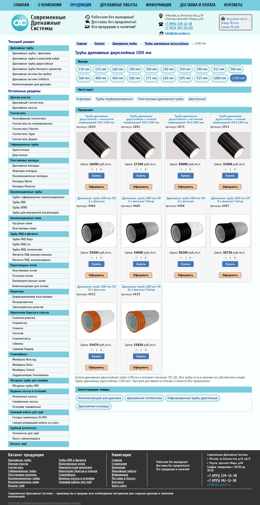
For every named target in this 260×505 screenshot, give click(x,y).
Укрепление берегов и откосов (29, 312)
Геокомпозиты (21, 338)
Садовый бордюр (23, 349)
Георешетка (19, 323)
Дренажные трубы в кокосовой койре (36, 58)
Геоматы (17, 328)
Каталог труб (18, 444)
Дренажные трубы (22, 48)
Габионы (17, 343)
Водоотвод (17, 291)
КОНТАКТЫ (233, 4)
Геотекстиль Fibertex (25, 129)
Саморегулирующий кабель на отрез (35, 423)
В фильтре (84, 99)
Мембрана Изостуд (24, 359)
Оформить (96, 186)
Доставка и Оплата (123, 478)
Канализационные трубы (26, 192)
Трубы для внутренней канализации (35, 212)
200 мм (151, 69)
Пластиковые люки (24, 228)
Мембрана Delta (22, 365)
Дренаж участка (20, 97)
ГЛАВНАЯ (21, 4)
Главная (117, 460)
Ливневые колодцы (24, 171)
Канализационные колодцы (30, 176)
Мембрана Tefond (23, 370)
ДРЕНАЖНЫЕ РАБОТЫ (118, 4)
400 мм (100, 78)
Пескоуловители (22, 302)
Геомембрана (18, 354)
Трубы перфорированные (114, 99)
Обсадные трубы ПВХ (25, 386)
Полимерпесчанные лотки (29, 281)
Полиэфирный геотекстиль (29, 118)
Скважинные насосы (25, 401)
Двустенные (20, 155)
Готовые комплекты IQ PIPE (29, 417)
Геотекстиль (18, 113)
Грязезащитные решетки (27, 307)
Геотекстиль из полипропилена (32, 123)
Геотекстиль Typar (23, 134)
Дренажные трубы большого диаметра (37, 69)
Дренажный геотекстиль (27, 102)
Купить (96, 175)
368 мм (83, 78)
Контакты (118, 482)
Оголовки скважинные (26, 407)
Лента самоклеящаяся (26, 438)
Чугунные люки (22, 223)
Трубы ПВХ (19, 202)
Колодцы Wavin (22, 181)
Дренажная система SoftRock (30, 79)
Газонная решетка (23, 318)
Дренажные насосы (24, 108)
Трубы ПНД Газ (21, 244)
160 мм (117, 69)
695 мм (185, 78)
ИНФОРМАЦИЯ (158, 4)
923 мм (201, 78)
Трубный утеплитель (23, 428)
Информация (120, 475)
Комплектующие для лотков (30, 286)
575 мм (151, 78)
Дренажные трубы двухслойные (32, 63)
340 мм (235, 69)
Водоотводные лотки (23, 265)
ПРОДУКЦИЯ (80, 4)
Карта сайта (119, 486)
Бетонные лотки (22, 276)
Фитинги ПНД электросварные (31, 260)
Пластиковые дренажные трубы (161, 99)
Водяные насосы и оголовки (28, 391)
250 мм (185, 69)
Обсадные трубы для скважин (29, 380)
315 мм (218, 69)
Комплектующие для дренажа (31, 84)
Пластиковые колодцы (24, 160)
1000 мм (219, 78)
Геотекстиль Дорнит (25, 139)
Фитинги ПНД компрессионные (32, 254)
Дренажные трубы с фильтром (31, 53)
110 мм (83, 69)
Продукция (118, 467)
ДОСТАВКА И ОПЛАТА (197, 4)
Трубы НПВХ (19, 207)
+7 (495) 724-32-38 (178, 24)
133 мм (100, 69)
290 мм (201, 69)
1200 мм (238, 78)
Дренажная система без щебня (31, 74)
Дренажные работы (124, 471)
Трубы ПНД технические (27, 249)
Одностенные (20, 150)
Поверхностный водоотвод (75, 467)
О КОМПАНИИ (49, 4)
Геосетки (17, 333)
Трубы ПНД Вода (22, 239)
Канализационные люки (25, 218)
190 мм (134, 69)
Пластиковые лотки (24, 270)
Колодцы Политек (23, 186)
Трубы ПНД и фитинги (24, 234)
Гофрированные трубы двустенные (193, 398)
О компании (119, 464)
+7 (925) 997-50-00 (179, 28)
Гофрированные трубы (24, 144)
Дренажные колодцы (25, 165)
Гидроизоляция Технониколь (30, 375)
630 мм (168, 78)
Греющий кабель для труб (26, 412)
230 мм (168, 69)
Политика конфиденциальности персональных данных (44, 503)
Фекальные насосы (24, 396)
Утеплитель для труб (25, 433)
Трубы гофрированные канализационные (38, 197)
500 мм (134, 78)
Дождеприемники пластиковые (32, 297)
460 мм (117, 78)
